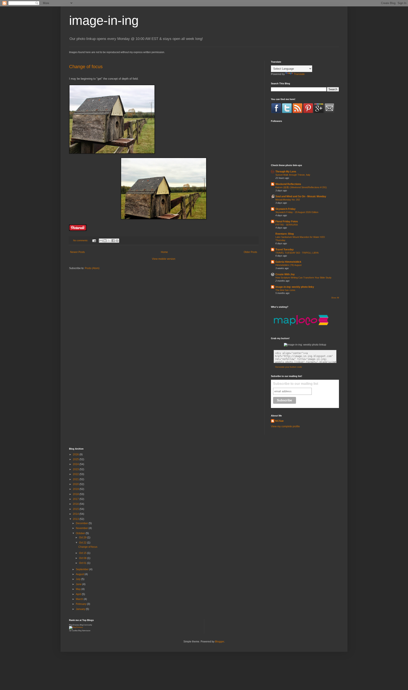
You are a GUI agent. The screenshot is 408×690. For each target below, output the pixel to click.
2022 (76, 474)
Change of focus (86, 66)
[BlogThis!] (105, 240)
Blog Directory (74, 625)
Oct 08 (83, 558)
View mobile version (163, 258)
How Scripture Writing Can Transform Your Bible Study (303, 277)
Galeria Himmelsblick (288, 261)
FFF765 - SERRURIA (286, 224)
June (79, 584)
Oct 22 (83, 542)
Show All (335, 298)
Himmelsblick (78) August (288, 265)
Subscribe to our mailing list (295, 383)
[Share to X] (109, 240)
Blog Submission (84, 631)
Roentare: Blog (284, 233)
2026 (76, 454)
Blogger (219, 641)
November (82, 528)
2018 (76, 494)
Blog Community (86, 625)
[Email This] (101, 240)
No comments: (81, 240)
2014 (76, 513)
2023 (76, 469)
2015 (76, 509)
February (81, 604)
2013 (76, 519)
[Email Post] (94, 240)
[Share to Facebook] (113, 240)
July (78, 579)
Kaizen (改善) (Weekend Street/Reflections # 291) (301, 187)
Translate (299, 74)
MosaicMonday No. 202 (287, 199)
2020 (76, 484)
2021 (76, 479)
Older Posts (250, 252)
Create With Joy (285, 274)
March (80, 599)
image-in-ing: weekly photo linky (294, 286)
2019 (76, 489)
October (81, 533)
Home (164, 252)
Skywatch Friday (285, 208)
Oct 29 (83, 537)
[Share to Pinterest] (117, 240)
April (79, 594)
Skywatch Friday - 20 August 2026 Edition (296, 212)
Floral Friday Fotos (286, 221)
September (82, 569)
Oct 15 (83, 553)
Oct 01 (83, 563)
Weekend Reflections (288, 184)
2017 (76, 499)
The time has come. (285, 290)
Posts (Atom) (92, 268)
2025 (76, 459)
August (80, 574)
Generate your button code (288, 367)
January (81, 609)
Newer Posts (77, 252)
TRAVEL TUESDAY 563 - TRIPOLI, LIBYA (297, 252)
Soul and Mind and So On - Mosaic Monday (300, 196)
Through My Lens (285, 171)
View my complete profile (285, 426)
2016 (76, 503)
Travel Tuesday (284, 249)
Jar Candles (73, 631)
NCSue (279, 420)
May (78, 589)
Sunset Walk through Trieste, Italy (292, 175)
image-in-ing (104, 20)
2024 (76, 464)
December (82, 523)
